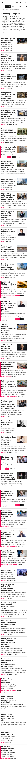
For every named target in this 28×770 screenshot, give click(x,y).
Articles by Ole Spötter (14, 9)
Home (3, 9)
